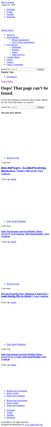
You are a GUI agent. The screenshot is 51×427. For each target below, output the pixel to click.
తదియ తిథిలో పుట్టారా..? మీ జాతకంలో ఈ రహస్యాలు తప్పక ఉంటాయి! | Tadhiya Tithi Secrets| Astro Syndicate (23, 171)
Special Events (13, 158)
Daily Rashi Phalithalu (16, 221)
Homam (15, 50)
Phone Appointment (20, 40)
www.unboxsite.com (34, 424)
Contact (10, 62)
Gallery (10, 59)
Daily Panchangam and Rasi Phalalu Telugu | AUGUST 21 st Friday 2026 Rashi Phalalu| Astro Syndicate (23, 357)
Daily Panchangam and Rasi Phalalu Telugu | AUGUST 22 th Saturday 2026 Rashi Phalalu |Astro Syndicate (25, 234)
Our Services (12, 45)
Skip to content (7, 2)
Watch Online (7, 81)
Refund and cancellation (17, 391)
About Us (11, 35)
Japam (14, 52)
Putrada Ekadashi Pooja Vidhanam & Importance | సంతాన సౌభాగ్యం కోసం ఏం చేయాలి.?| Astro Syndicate (25, 295)
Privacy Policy (13, 393)
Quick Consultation (15, 64)
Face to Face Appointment (23, 42)
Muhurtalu (16, 47)
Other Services (18, 54)
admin (13, 179)
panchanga (12, 77)
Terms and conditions (16, 396)
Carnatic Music (13, 57)
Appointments (13, 37)
